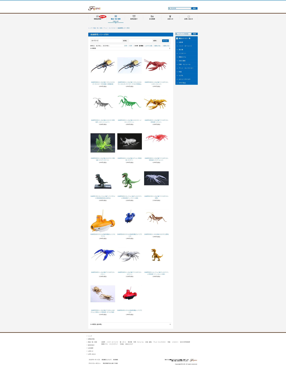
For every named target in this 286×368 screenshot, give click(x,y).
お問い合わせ (92, 354)
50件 (130, 45)
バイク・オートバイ (185, 46)
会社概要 (90, 348)
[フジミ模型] (96, 9)
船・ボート (123, 342)
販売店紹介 (91, 345)
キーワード (95, 40)
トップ (90, 28)
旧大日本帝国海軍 (185, 342)
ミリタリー (182, 53)
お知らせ (90, 351)
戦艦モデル (104, 344)
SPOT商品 (182, 83)
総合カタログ (129, 344)
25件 (125, 45)
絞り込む (165, 40)
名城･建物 (182, 61)
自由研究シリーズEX (124, 28)
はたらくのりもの (185, 79)
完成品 (122, 344)
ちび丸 (181, 75)
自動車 (181, 42)
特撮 (180, 72)
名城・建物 (148, 342)
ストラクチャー (113, 344)
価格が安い (157, 45)
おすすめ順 (148, 45)
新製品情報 (91, 339)
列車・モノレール (185, 64)
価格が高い (166, 45)
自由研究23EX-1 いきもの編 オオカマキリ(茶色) (156, 234)
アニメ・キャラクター (110, 28)
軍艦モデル (182, 57)
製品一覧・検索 (98, 28)
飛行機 (181, 49)
